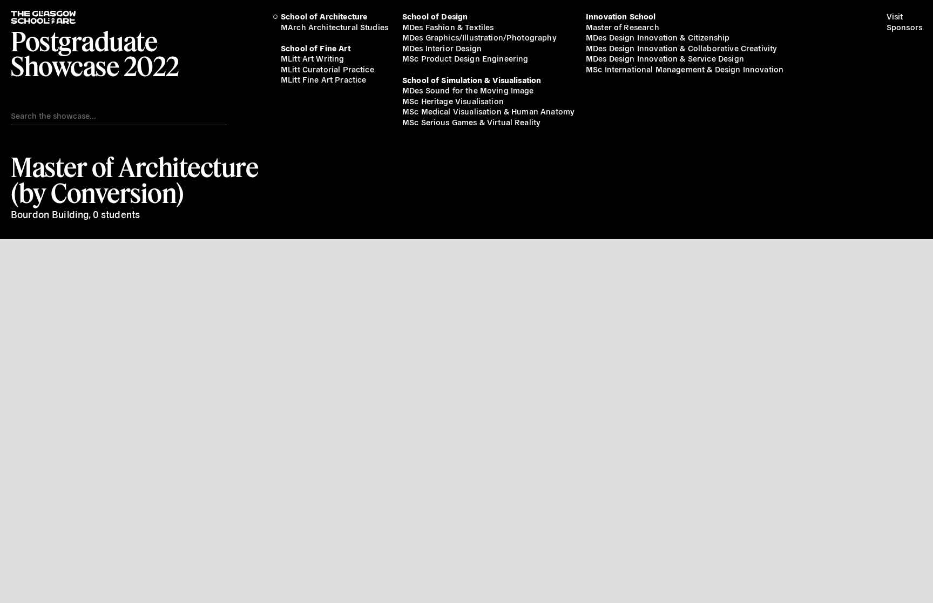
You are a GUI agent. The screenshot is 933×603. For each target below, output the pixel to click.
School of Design (435, 16)
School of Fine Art (315, 48)
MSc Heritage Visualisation (453, 101)
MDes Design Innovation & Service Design (665, 58)
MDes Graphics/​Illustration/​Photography (479, 37)
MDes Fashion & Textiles (447, 27)
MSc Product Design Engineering (465, 58)
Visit (895, 16)
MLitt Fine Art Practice (323, 79)
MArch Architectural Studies (334, 27)
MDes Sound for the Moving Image (468, 90)
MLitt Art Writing (312, 58)
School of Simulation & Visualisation (471, 79)
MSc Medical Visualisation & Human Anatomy (488, 111)
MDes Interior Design (442, 48)
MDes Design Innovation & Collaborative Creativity (681, 48)
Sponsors (904, 27)
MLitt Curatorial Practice (327, 69)
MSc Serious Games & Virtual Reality (471, 122)
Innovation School (621, 16)
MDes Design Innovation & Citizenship (657, 37)
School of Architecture (324, 16)
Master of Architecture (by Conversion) (134, 179)
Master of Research (622, 27)
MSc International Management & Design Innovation (684, 69)
